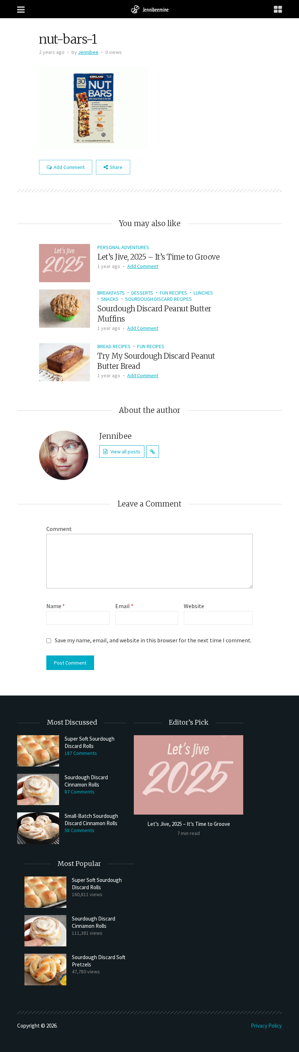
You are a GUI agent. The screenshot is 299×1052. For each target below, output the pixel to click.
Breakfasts (111, 292)
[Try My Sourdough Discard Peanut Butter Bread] (64, 361)
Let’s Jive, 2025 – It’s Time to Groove (158, 256)
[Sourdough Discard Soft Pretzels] (45, 969)
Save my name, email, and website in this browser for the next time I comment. (153, 640)
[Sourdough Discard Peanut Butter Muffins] (64, 307)
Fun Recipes (173, 292)
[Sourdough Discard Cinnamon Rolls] (38, 789)
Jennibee (88, 52)
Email (124, 606)
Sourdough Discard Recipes (158, 299)
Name (55, 606)
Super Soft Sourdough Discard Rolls (89, 742)
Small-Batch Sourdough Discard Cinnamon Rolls (91, 819)
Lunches (203, 292)
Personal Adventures (123, 247)
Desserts (142, 292)
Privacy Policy (266, 1025)
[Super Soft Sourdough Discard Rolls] (38, 751)
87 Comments (79, 791)
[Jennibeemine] (149, 8)
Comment (59, 528)
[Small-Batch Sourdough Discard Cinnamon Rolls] (38, 828)
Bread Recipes (114, 346)
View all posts (125, 451)
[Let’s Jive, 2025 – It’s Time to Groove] (64, 262)
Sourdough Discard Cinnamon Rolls (86, 781)
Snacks (110, 299)
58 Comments (79, 830)
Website (194, 606)
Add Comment (69, 167)
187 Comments (81, 753)
